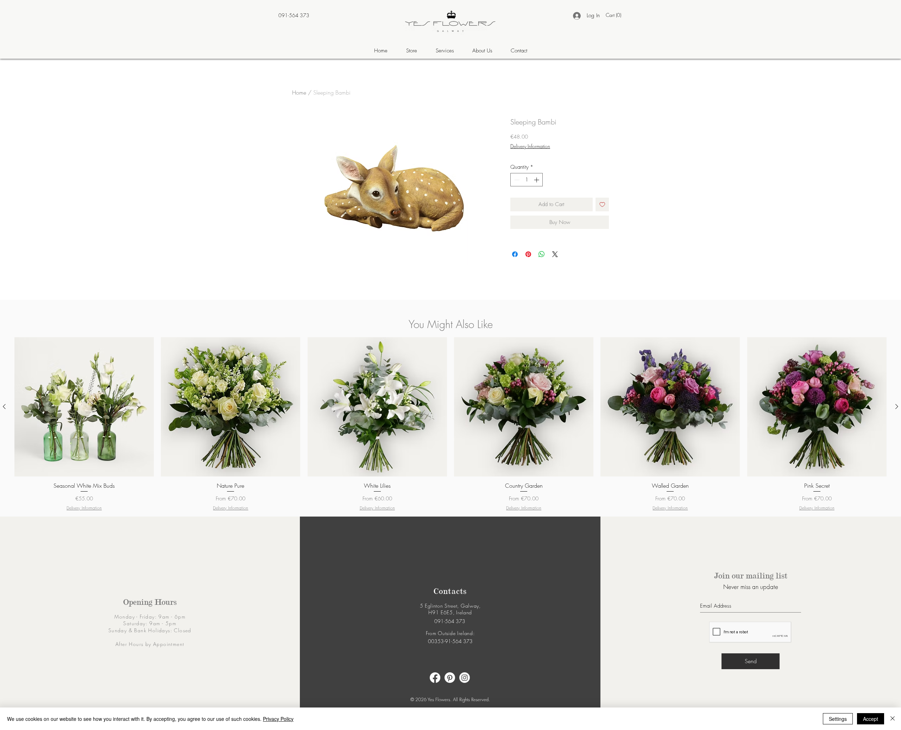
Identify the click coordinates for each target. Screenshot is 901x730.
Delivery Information (530, 146)
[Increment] (537, 179)
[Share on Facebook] (515, 254)
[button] (614, 15)
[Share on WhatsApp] (541, 254)
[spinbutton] (527, 179)
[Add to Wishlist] (602, 204)
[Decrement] (516, 179)
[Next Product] (897, 406)
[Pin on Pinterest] (528, 254)
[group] (450, 424)
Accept (870, 718)
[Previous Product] (4, 406)
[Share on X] (555, 254)
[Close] (892, 718)
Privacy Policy (278, 718)
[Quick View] (84, 406)
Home (299, 92)
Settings (838, 718)
